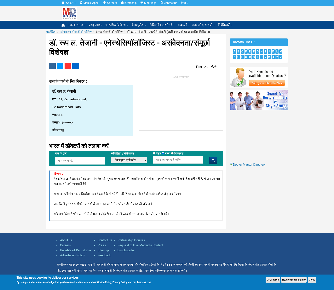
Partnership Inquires (131, 240)
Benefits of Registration (76, 250)
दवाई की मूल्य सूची (202, 25)
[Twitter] (60, 66)
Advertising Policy (72, 255)
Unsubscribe (126, 250)
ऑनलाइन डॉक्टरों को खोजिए (76, 32)
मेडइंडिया (51, 32)
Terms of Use (144, 282)
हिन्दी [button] (183, 2)
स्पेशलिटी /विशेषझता (122, 153)
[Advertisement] (168, 103)
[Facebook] (52, 66)
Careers (112, 2)
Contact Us (170, 2)
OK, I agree (273, 279)
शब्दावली (182, 25)
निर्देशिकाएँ (224, 25)
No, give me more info (294, 279)
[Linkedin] (75, 66)
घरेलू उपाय (95, 25)
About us (66, 240)
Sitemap (103, 250)
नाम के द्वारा (61, 153)
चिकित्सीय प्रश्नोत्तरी (161, 25)
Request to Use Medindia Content (140, 245)
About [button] (69, 2)
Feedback (104, 255)
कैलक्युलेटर (137, 25)
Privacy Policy (119, 282)
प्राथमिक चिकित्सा (116, 25)
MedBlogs (150, 2)
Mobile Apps (91, 2)
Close (312, 279)
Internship (130, 2)
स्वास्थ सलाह (76, 25)
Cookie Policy (104, 282)
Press (102, 245)
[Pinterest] (68, 66)
